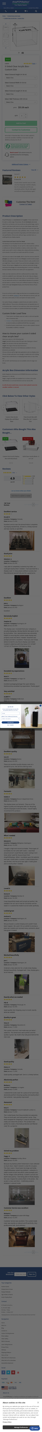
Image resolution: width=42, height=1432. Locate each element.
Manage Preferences (21, 1427)
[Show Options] (18, 718)
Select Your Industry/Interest (9, 716)
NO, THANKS (10, 725)
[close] (38, 1402)
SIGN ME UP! (10, 722)
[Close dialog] (41, 706)
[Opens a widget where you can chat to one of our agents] (34, 1428)
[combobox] (10, 718)
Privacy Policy (7, 1422)
